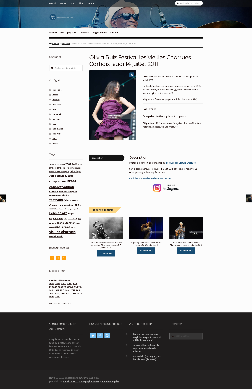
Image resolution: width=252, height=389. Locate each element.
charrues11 (188, 123)
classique (57, 90)
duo (60, 195)
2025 (51, 297)
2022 (68, 293)
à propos (63, 3)
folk (54, 109)
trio (72, 227)
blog (81, 3)
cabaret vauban (61, 187)
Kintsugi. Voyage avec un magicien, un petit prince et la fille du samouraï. (147, 337)
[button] (131, 74)
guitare (70, 205)
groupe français (58, 205)
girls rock (170, 116)
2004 (51, 164)
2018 (75, 168)
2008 (74, 164)
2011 (158, 123)
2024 (51, 172)
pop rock (72, 32)
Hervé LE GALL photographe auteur (81, 381)
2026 (57, 297)
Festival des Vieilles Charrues (181, 162)
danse (55, 95)
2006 (62, 164)
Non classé (57, 129)
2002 (51, 283)
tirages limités (99, 32)
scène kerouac (61, 226)
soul (54, 138)
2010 (51, 168)
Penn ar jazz (58, 213)
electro (56, 99)
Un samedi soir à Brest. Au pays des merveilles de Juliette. (146, 348)
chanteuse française (171, 123)
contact (90, 3)
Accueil (53, 32)
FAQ (73, 3)
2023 (73, 293)
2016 (67, 290)
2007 (68, 164)
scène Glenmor (66, 222)
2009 (80, 164)
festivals (84, 32)
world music (56, 236)
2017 (71, 168)
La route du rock (60, 209)
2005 (57, 164)
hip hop (56, 119)
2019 (79, 168)
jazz (62, 32)
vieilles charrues (169, 126)
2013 (63, 168)
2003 (57, 283)
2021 (62, 293)
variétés (156, 126)
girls (65, 200)
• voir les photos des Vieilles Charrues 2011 (150, 178)
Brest (71, 181)
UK (75, 227)
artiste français (61, 171)
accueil (52, 3)
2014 (56, 290)
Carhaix (53, 191)
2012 (59, 168)
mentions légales (110, 381)
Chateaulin (53, 195)
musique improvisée (73, 209)
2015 (67, 168)
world (55, 143)
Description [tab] (97, 158)
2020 (57, 293)
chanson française (68, 191)
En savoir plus (106, 253)
